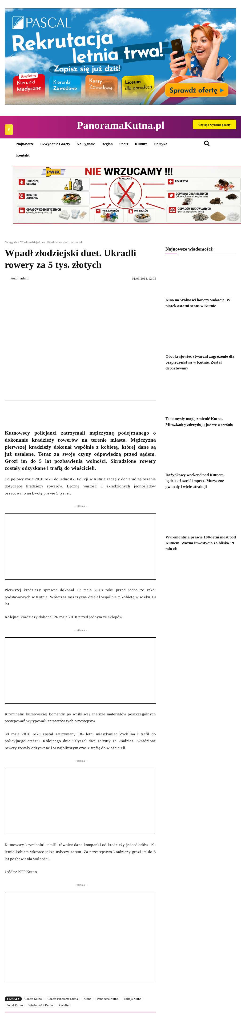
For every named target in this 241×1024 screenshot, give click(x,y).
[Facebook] (9, 130)
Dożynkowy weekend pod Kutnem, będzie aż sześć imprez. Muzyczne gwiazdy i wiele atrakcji (195, 481)
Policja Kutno (132, 998)
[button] (120, 56)
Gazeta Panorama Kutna (63, 998)
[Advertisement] (80, 546)
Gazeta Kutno (33, 998)
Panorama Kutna (107, 998)
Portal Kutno (15, 1005)
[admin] (8, 278)
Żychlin (64, 1005)
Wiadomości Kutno (40, 1005)
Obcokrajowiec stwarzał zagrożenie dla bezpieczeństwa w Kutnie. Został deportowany (199, 362)
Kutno (88, 998)
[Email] (42, 411)
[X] (20, 411)
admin (24, 278)
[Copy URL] (52, 411)
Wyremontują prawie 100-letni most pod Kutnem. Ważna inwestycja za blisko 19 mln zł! (200, 543)
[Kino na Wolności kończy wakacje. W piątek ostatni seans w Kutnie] (200, 276)
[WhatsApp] (31, 411)
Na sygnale (11, 242)
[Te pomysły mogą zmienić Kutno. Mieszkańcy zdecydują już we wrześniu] (200, 395)
